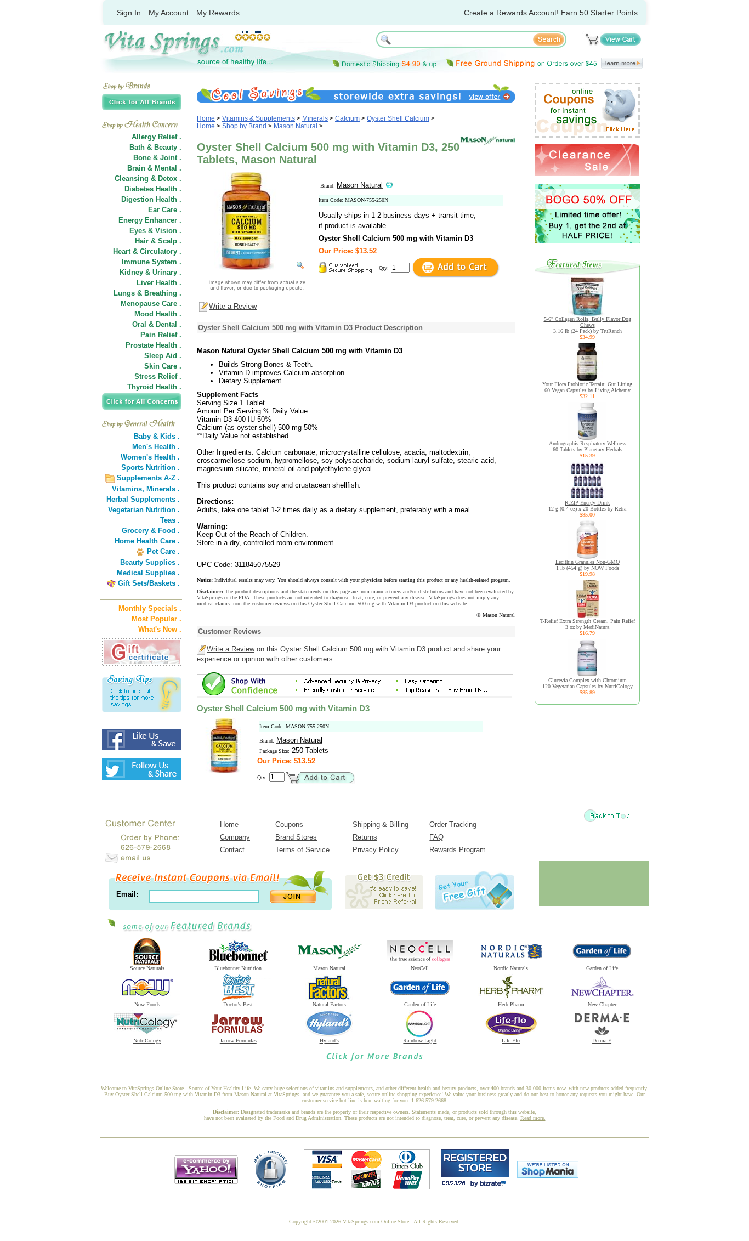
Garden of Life (602, 968)
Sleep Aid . (162, 356)
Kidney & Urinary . (150, 272)
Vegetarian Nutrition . (144, 510)
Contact (232, 850)
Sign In (129, 12)
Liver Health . (159, 283)
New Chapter (602, 1004)
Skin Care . (162, 366)
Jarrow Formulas (238, 1041)
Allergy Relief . (156, 137)
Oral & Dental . (156, 324)
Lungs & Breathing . (147, 293)
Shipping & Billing (380, 824)
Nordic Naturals (510, 968)
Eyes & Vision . (155, 230)
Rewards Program (457, 850)
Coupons (289, 824)
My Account (169, 12)
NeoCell (420, 968)
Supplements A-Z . (148, 478)
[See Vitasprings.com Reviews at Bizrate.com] (475, 1187)
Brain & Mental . (154, 168)
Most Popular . (156, 619)
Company (235, 837)
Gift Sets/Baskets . (149, 583)
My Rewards (218, 12)
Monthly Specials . (149, 608)
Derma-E (601, 1041)
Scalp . (169, 241)
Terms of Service (302, 850)
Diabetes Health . (152, 189)
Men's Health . (156, 447)
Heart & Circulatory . (147, 251)
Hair (142, 241)
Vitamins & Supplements (258, 118)
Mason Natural (295, 126)
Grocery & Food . (151, 530)
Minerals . (163, 489)
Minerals (315, 118)
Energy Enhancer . (149, 220)
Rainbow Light (419, 1041)
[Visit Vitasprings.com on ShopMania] (547, 1175)
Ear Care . (164, 210)
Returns (365, 837)
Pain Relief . (160, 335)
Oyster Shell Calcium (398, 118)
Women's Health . (150, 457)
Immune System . (151, 262)
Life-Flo (511, 1041)
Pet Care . (163, 551)
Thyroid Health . (154, 387)
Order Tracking (452, 824)
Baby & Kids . (157, 436)
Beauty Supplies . (150, 562)
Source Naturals (147, 968)
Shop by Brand (244, 126)
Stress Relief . (157, 376)
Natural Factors (329, 1004)
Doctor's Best (238, 1004)
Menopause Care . (151, 303)
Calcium (347, 118)
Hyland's (329, 1041)
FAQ (436, 837)
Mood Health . (157, 314)
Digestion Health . (151, 199)
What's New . (159, 629)
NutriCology (147, 1041)
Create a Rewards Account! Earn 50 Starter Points (551, 12)
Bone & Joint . (157, 158)
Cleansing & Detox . (148, 178)
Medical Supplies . (148, 573)
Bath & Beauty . (155, 147)
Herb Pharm (511, 1004)
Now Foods (147, 1004)
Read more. (533, 1118)
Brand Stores (296, 837)
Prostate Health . (153, 345)
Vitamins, (128, 489)
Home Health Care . (147, 541)
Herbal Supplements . (143, 499)
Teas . (170, 520)
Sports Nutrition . (150, 467)
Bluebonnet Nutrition (238, 968)
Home (206, 118)
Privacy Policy (376, 850)
